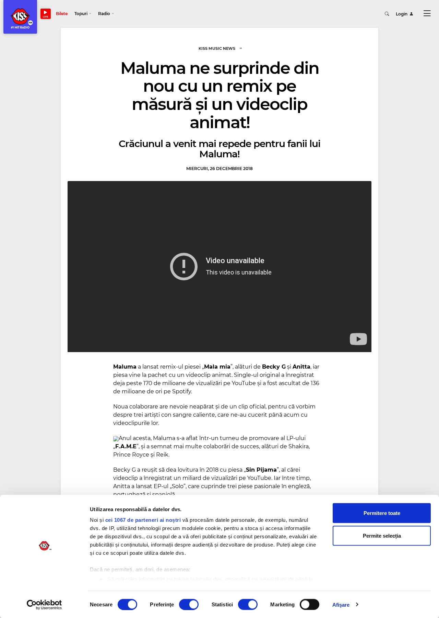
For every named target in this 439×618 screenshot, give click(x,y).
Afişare (341, 604)
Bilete (62, 13)
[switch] (189, 604)
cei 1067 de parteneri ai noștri (143, 520)
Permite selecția (382, 535)
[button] (83, 14)
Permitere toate (382, 513)
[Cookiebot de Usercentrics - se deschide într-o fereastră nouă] (44, 604)
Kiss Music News (217, 48)
